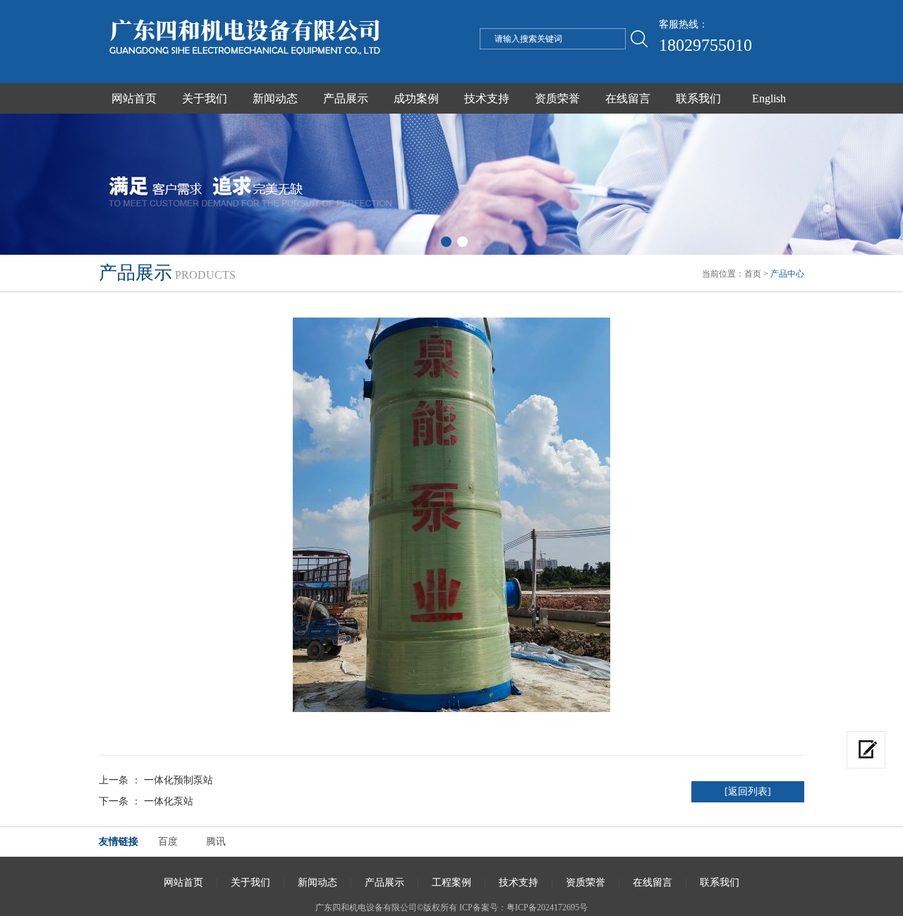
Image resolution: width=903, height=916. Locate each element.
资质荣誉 (557, 98)
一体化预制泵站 (178, 780)
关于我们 (204, 98)
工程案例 (451, 882)
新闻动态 (275, 98)
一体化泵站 (168, 801)
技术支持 (486, 98)
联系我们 (698, 98)
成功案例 (416, 98)
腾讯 (216, 841)
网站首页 (134, 98)
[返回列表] (748, 791)
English (769, 98)
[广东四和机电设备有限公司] (270, 66)
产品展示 (345, 98)
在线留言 (627, 98)
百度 (168, 841)
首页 (752, 274)
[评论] (866, 750)
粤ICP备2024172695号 (547, 907)
